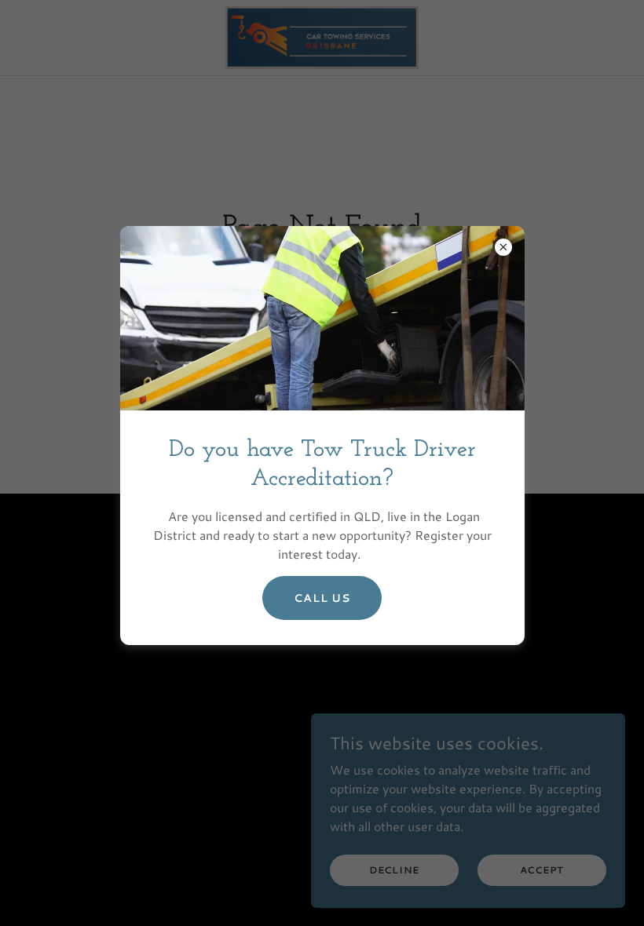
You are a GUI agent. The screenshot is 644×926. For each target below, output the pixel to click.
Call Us (322, 598)
